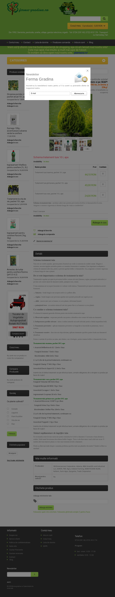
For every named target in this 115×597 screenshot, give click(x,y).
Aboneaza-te (79, 93)
